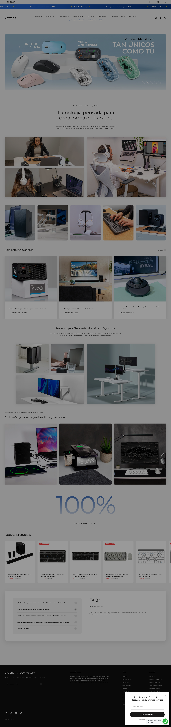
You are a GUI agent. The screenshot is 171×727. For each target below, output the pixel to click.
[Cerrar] (165, 696)
